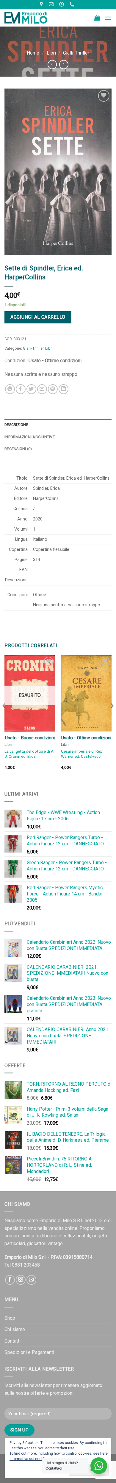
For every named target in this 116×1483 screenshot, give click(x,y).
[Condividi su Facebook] (21, 389)
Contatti (12, 1341)
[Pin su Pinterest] (53, 389)
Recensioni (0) (18, 449)
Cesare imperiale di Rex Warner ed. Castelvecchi (82, 754)
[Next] (112, 717)
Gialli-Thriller (76, 53)
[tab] (58, 425)
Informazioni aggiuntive (29, 437)
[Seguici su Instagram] (21, 1280)
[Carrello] (97, 17)
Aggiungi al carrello (37, 317)
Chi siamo (14, 1329)
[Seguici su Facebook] (10, 1280)
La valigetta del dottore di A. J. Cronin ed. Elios (29, 754)
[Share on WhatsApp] (10, 389)
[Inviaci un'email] (31, 1280)
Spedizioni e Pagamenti (29, 1352)
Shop (9, 1318)
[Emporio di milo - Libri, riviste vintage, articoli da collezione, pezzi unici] (34, 18)
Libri (51, 53)
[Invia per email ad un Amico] (42, 389)
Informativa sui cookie (28, 1459)
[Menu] (108, 17)
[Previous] (4, 717)
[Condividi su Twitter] (31, 389)
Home (33, 53)
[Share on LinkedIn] (63, 389)
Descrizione (16, 424)
